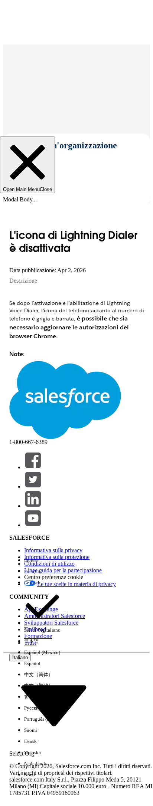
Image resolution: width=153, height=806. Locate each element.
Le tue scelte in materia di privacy (76, 584)
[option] (42, 560)
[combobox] (53, 705)
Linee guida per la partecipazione (63, 570)
